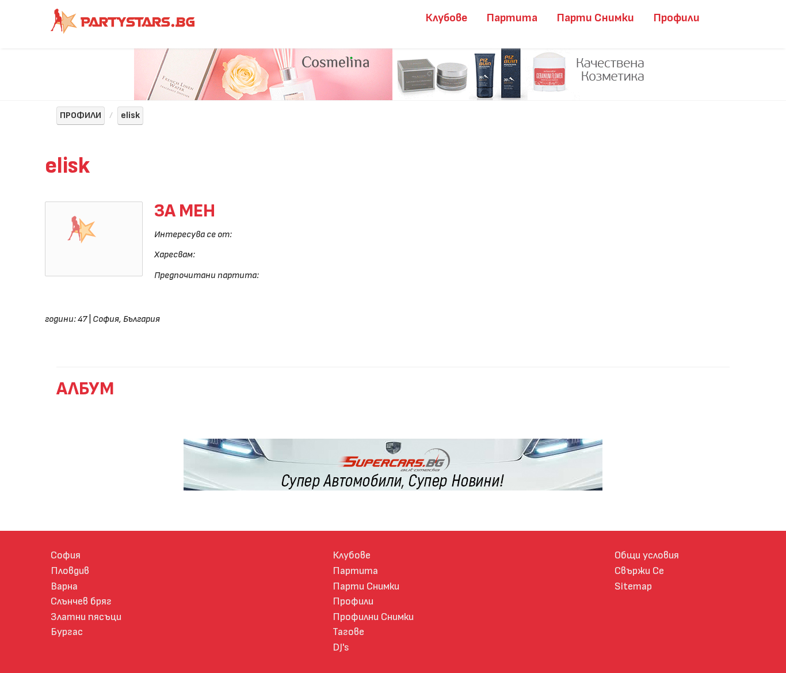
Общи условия (647, 555)
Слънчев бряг (81, 601)
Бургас (67, 632)
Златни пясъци (86, 617)
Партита (512, 18)
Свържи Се (639, 571)
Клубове (446, 18)
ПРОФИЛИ (80, 115)
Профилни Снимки (373, 617)
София (66, 555)
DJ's (341, 647)
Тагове (348, 632)
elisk (130, 115)
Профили (677, 18)
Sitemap (633, 586)
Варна (64, 586)
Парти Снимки (595, 18)
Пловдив (70, 571)
